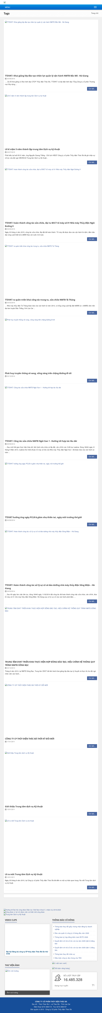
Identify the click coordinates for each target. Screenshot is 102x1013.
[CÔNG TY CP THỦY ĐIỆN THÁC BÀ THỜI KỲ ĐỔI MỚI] (51, 710)
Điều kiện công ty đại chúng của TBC (68, 958)
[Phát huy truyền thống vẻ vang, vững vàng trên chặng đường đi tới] (51, 345)
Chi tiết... (92, 88)
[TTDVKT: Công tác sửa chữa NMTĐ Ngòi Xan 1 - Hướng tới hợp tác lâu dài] (51, 412)
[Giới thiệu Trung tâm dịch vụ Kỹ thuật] (51, 778)
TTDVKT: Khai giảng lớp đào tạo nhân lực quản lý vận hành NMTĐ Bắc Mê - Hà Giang (46, 75)
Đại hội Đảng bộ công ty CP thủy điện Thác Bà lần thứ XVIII (27, 952)
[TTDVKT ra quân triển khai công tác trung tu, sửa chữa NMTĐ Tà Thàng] (51, 271)
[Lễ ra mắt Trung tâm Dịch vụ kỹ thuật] (51, 846)
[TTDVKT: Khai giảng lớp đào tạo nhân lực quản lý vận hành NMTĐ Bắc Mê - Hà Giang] (51, 47)
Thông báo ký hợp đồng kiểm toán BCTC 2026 (71, 937)
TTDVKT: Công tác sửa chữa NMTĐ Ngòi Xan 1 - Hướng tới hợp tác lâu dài (41, 441)
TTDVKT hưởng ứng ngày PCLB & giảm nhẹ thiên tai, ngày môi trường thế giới (43, 517)
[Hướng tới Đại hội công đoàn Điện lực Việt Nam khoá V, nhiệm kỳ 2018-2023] (51, 910)
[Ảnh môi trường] (27, 982)
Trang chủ (94, 13)
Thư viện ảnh (12, 965)
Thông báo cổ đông (63, 920)
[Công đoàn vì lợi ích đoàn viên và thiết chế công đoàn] (51, 912)
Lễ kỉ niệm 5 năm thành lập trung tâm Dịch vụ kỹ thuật (32, 149)
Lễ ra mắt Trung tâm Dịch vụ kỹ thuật (23, 874)
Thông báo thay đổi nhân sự (65, 954)
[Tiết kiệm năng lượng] (60, 968)
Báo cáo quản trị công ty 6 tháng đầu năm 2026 (72, 933)
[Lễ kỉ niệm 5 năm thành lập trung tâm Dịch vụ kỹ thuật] (51, 120)
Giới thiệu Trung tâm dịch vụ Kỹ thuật (24, 806)
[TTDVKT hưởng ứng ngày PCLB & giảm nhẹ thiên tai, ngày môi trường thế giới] (51, 488)
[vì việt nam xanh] (59, 963)
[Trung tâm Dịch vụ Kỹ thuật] (51, 914)
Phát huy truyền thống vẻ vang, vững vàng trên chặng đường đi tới (38, 373)
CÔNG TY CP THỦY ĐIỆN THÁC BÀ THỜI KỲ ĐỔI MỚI (29, 738)
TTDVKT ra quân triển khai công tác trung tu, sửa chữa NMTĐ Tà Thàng (40, 299)
